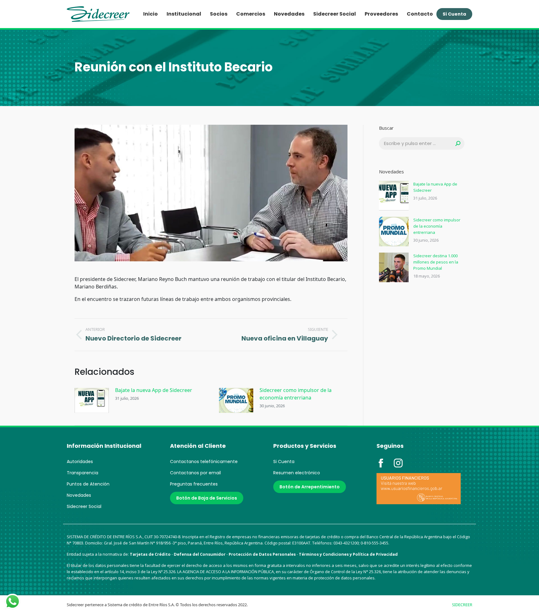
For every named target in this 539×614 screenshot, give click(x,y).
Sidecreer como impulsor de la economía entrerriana (296, 394)
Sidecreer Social (84, 506)
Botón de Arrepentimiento (309, 487)
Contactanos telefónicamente (204, 461)
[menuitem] (150, 14)
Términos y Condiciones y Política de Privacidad (348, 554)
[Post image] (92, 400)
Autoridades (80, 461)
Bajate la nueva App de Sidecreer (153, 390)
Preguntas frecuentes (194, 484)
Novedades (79, 495)
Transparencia (82, 473)
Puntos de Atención (88, 484)
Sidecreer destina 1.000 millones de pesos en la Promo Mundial (435, 262)
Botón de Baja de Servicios (206, 498)
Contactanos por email (195, 473)
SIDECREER (462, 604)
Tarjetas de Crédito (150, 554)
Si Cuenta (283, 461)
